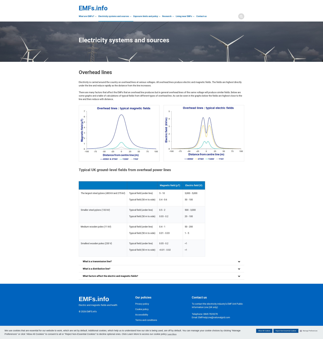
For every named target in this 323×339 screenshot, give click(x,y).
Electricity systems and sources (113, 16)
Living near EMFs (184, 16)
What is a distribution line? (96, 268)
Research (166, 16)
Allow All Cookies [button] (264, 331)
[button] (308, 331)
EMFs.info (92, 8)
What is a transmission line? (97, 261)
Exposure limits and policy (145, 16)
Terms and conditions (146, 320)
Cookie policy (142, 309)
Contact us (201, 16)
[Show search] (241, 16)
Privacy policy (142, 303)
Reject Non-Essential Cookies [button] (286, 331)
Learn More (172, 334)
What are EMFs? (86, 16)
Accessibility (141, 314)
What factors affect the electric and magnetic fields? (110, 276)
